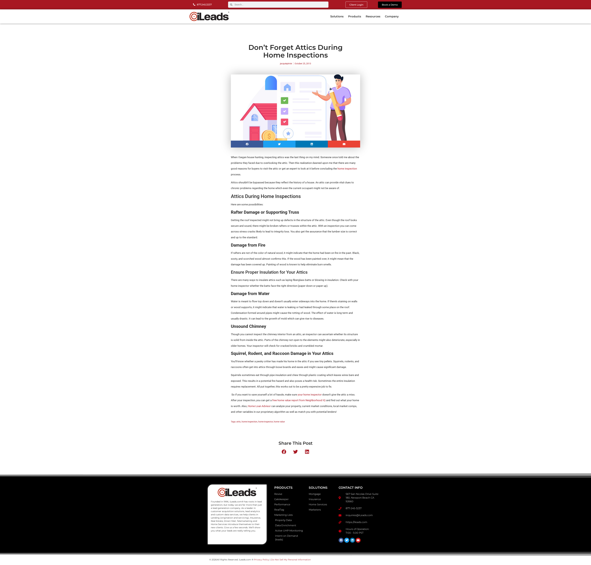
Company (392, 16)
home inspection (347, 168)
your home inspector (310, 394)
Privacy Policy (261, 559)
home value (279, 421)
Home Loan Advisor (259, 406)
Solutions (337, 16)
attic (238, 421)
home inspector (265, 421)
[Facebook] (341, 540)
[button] (247, 144)
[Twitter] (346, 540)
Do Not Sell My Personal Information (291, 559)
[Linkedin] (352, 540)
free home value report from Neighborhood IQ (299, 400)
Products (354, 16)
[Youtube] (358, 540)
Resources (373, 16)
